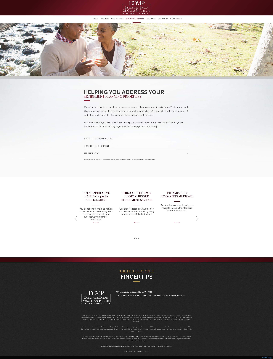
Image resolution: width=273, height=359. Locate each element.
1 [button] (134, 238)
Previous (71, 219)
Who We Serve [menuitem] (117, 18)
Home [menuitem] (95, 18)
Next (201, 219)
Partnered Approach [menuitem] (135, 18)
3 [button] (138, 238)
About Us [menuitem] (105, 18)
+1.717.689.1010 (125, 295)
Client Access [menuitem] (176, 18)
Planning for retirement (98, 138)
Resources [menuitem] (150, 18)
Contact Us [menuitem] (163, 18)
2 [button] (136, 238)
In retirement (91, 153)
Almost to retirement (96, 145)
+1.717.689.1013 (144, 295)
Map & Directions (178, 295)
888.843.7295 (162, 295)
